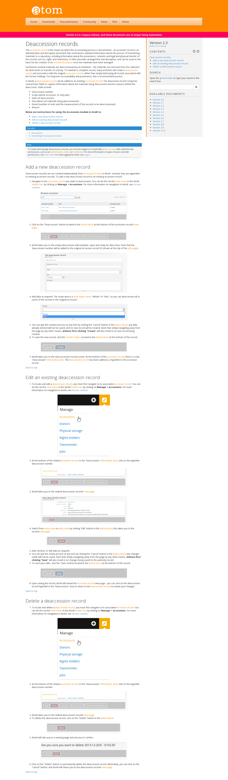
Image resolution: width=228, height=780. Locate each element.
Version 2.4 (158, 111)
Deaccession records (160, 57)
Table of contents (157, 46)
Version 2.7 (158, 121)
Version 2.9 (158, 127)
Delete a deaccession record (167, 66)
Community (89, 21)
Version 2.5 (158, 115)
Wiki (114, 21)
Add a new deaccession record (168, 60)
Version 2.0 (158, 99)
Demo (125, 21)
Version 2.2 (158, 105)
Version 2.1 (158, 102)
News (104, 21)
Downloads (48, 21)
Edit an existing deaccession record (170, 63)
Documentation (69, 21)
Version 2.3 (159, 42)
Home (33, 21)
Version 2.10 (159, 130)
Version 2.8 (158, 124)
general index (166, 78)
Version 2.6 (158, 118)
